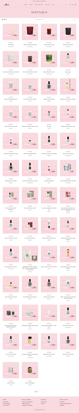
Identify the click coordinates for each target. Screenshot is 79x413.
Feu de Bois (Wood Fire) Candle (30, 71)
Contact (62, 401)
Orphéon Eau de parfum (49, 99)
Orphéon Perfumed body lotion (68, 126)
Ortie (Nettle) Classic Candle (30, 99)
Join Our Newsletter (65, 403)
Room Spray (68, 71)
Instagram (44, 401)
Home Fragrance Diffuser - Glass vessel (49, 326)
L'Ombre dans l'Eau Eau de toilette (30, 180)
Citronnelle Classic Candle (30, 208)
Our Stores (6, 405)
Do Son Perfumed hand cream (49, 238)
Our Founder (6, 403)
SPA (53, 4)
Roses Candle (11, 44)
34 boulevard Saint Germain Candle (11, 71)
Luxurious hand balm (49, 180)
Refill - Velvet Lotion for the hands (49, 266)
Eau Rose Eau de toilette (68, 325)
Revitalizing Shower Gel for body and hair (68, 267)
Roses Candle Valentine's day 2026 (68, 180)
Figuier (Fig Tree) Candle (49, 71)
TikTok (43, 403)
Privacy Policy (26, 403)
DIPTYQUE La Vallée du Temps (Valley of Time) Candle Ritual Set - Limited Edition (30, 268)
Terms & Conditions (27, 401)
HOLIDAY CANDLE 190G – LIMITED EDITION (11, 326)
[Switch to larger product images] (2, 19)
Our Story (6, 401)
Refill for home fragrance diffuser (68, 99)
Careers (62, 405)
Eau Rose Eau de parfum (49, 296)
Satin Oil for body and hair (11, 296)
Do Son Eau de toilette (11, 354)
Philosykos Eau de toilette (49, 354)
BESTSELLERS (39, 4)
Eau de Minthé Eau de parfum (30, 296)
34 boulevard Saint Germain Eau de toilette (30, 355)
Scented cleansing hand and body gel (49, 208)
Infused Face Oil (11, 382)
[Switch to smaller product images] (4, 19)
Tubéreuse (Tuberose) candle (30, 44)
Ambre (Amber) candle (49, 44)
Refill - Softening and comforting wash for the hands (68, 297)
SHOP (31, 4)
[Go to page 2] (43, 390)
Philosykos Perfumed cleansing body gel (68, 239)
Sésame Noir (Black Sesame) (11, 99)
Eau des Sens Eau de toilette (11, 238)
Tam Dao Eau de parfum (68, 354)
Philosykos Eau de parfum (11, 180)
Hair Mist (49, 126)
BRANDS (47, 4)
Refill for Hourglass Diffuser (30, 153)
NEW (25, 4)
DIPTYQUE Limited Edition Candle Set (30, 326)
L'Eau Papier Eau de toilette (11, 266)
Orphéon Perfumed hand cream (11, 153)
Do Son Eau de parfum (30, 238)
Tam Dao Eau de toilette (68, 153)
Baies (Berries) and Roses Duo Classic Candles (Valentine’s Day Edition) (68, 209)
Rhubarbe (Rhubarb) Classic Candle (30, 126)
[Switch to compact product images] (6, 19)
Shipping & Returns (27, 405)
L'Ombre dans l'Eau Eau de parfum (49, 153)
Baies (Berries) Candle (68, 44)
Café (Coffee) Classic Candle (11, 126)
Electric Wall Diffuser (30, 382)
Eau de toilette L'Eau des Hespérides (10, 208)
